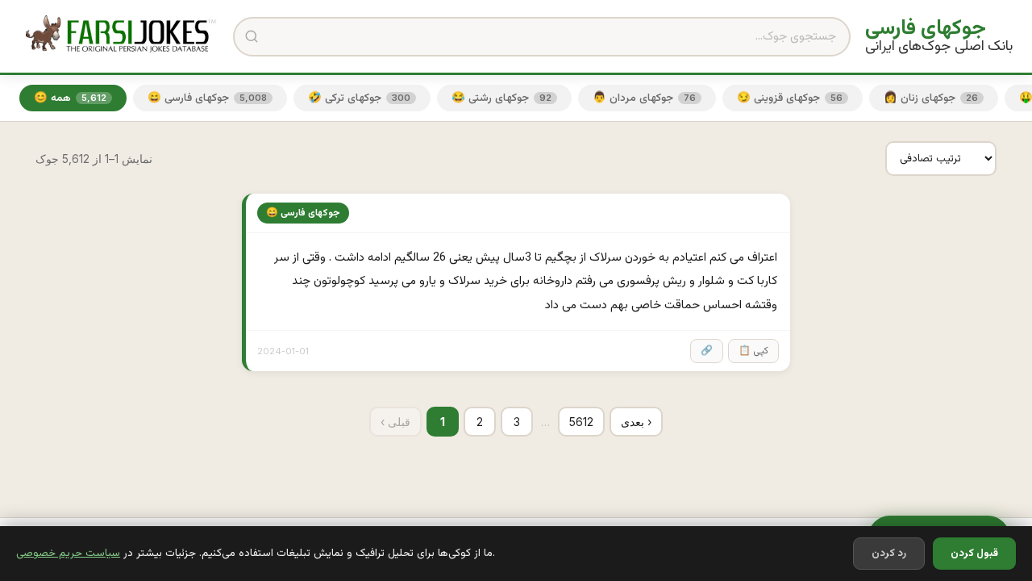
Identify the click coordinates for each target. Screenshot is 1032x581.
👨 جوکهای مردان (644, 98)
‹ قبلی (395, 421)
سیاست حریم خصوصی (68, 553)
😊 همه (70, 98)
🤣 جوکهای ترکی (359, 98)
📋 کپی (753, 351)
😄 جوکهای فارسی (207, 98)
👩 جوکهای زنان (931, 98)
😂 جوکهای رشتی (501, 98)
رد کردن (889, 553)
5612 (581, 421)
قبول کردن (974, 553)
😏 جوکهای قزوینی (790, 98)
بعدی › (636, 421)
